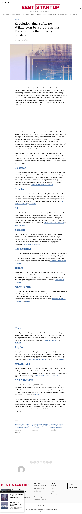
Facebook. (32, 204)
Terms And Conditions (40, 499)
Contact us (37, 494)
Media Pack (37, 491)
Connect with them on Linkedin (37, 359)
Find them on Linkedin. (32, 244)
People (53, 488)
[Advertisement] (41, 119)
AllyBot (19, 347)
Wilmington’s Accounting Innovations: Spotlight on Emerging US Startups (56, 426)
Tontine (19, 267)
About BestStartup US (40, 485)
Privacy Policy (38, 496)
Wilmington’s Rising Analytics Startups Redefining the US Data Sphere (40, 426)
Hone (18, 328)
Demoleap (20, 189)
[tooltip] (2, 2)
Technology (54, 494)
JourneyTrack (23, 286)
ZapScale (20, 229)
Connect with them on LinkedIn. (42, 185)
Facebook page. (20, 225)
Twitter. (28, 301)
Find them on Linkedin (50, 340)
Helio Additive (23, 248)
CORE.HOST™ (24, 380)
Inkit (17, 208)
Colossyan (20, 167)
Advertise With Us (39, 488)
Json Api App (22, 363)
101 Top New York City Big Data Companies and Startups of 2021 (16, 496)
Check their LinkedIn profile (54, 223)
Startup (17, 19)
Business (53, 485)
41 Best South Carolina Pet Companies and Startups (16, 504)
